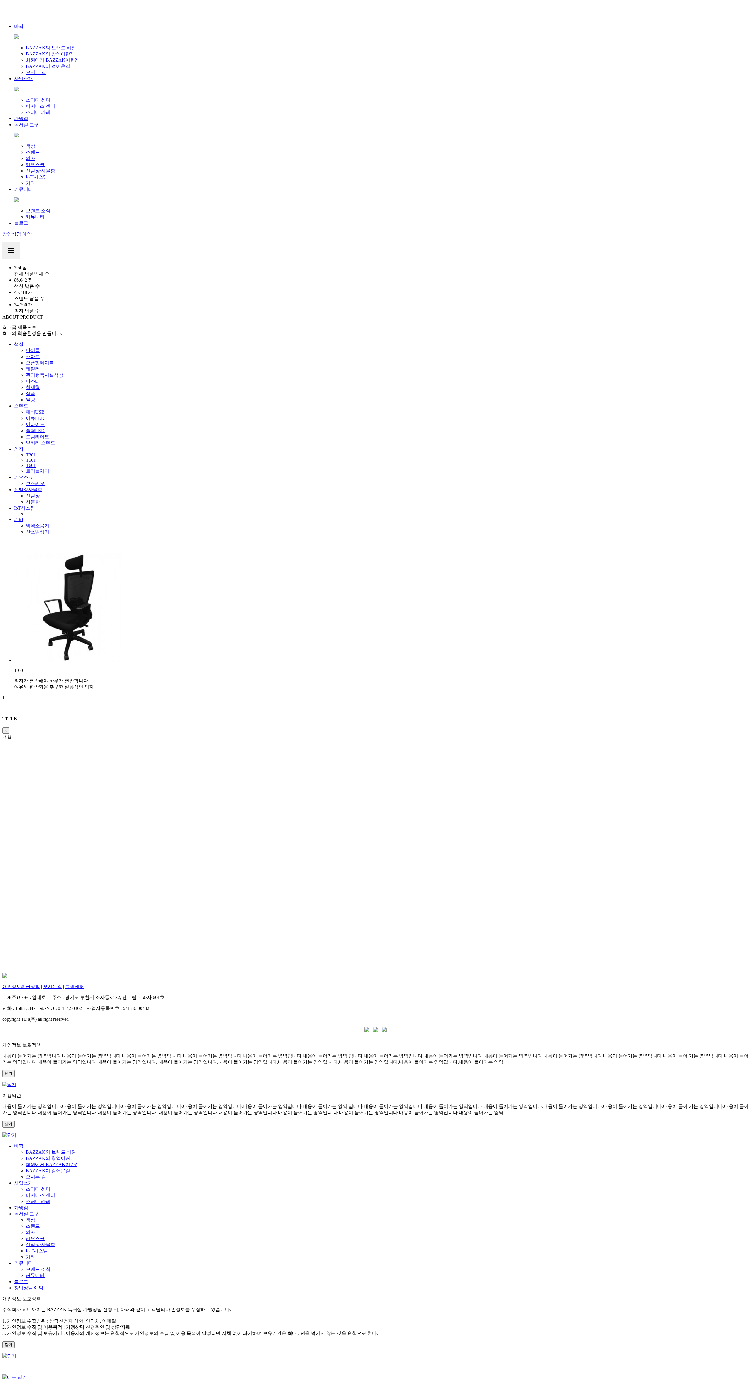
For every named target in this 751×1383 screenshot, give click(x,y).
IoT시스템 (24, 508)
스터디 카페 (38, 112)
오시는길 (52, 986)
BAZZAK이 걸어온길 (48, 66)
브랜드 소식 (38, 210)
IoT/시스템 (37, 176)
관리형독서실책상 (44, 375)
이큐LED (35, 418)
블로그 (21, 222)
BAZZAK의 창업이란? (49, 53)
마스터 (33, 381)
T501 (31, 460)
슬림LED (35, 430)
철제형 (33, 387)
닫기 (8, 1073)
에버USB (35, 412)
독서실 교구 (26, 124)
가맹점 (21, 118)
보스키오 (35, 483)
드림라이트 (37, 436)
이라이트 (35, 424)
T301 (31, 454)
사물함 (33, 501)
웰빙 (30, 399)
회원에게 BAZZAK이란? (51, 60)
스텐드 (33, 152)
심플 (30, 393)
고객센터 (74, 986)
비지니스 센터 (40, 106)
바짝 (18, 26)
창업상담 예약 (17, 233)
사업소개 (23, 78)
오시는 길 (36, 72)
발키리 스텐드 (40, 442)
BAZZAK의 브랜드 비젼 (51, 47)
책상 (30, 146)
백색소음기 (37, 525)
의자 (30, 158)
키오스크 (35, 164)
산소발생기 (37, 531)
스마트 (33, 356)
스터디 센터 (38, 99)
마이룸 (33, 350)
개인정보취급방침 (21, 986)
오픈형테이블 (40, 362)
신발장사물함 (28, 489)
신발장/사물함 (40, 170)
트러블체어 (37, 471)
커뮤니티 (23, 189)
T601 (31, 465)
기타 (30, 183)
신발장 (33, 495)
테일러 (33, 368)
